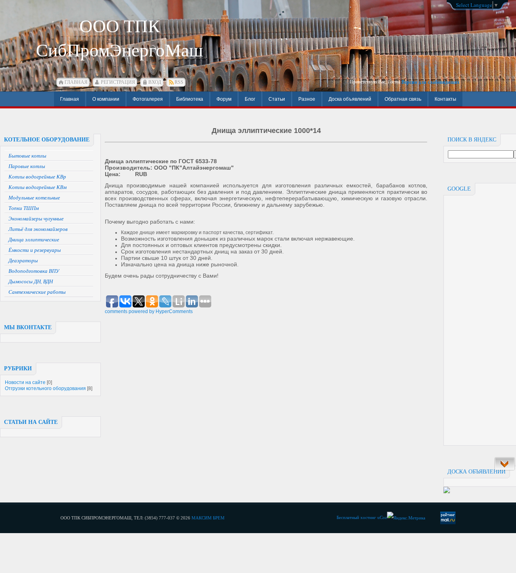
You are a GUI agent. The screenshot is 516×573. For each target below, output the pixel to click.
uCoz (382, 517)
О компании (105, 99)
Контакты (445, 99)
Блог (250, 99)
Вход (154, 82)
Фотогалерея (148, 99)
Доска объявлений (350, 99)
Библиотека (189, 99)
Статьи (276, 99)
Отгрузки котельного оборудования (45, 388)
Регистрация (118, 82)
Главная (75, 82)
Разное (306, 99)
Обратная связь (403, 99)
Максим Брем (208, 517)
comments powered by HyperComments (149, 311)
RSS (179, 82)
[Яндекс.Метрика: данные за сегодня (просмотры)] (406, 518)
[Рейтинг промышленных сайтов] (446, 491)
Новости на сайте (25, 382)
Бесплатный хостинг (356, 517)
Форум (223, 99)
